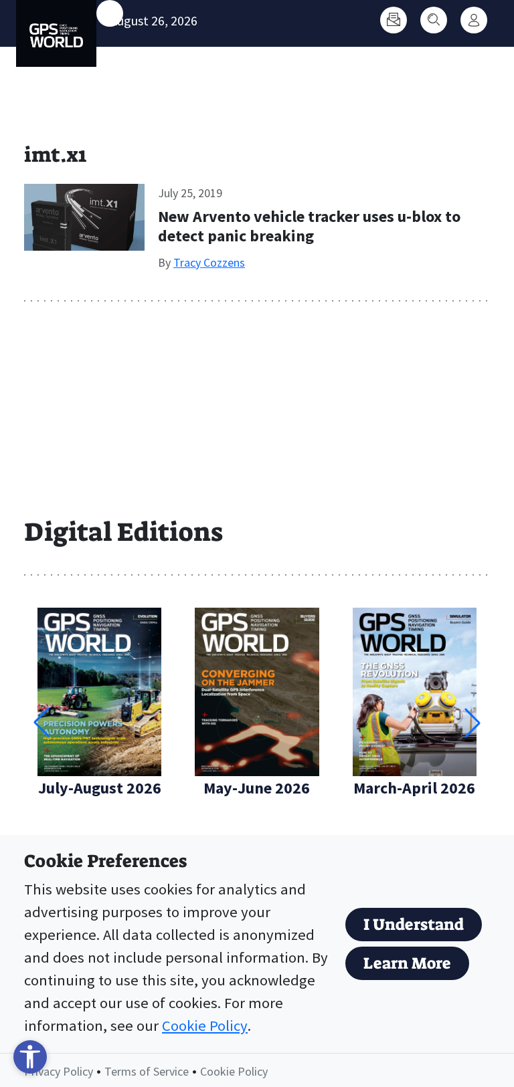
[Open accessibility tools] (30, 1057)
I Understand (413, 924)
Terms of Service (146, 1071)
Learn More (407, 963)
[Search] (433, 20)
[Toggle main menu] (109, 13)
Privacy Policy (58, 1071)
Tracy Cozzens (209, 262)
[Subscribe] (393, 20)
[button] (472, 722)
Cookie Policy (205, 1025)
